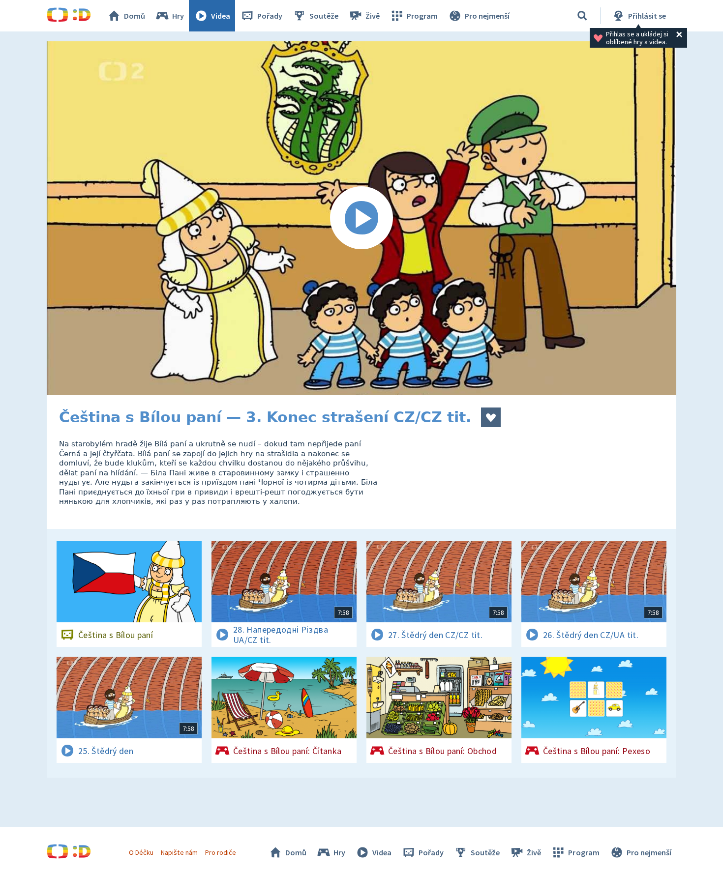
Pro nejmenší (487, 16)
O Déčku (141, 852)
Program (422, 16)
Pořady (269, 16)
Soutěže (323, 16)
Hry (178, 16)
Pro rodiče (220, 852)
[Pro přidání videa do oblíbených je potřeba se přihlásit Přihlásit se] (491, 417)
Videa (220, 16)
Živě (372, 16)
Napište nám (179, 852)
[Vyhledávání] (582, 15)
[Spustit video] (361, 218)
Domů (134, 16)
